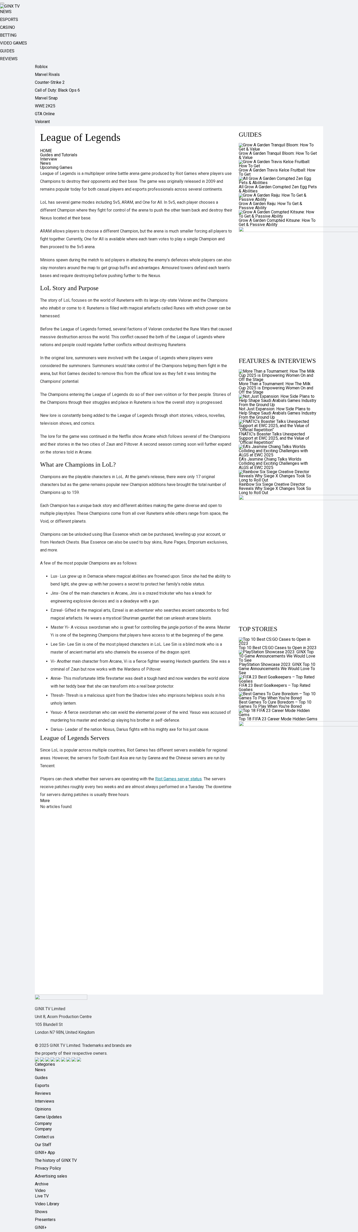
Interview (48, 159)
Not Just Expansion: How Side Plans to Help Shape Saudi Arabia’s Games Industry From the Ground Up (277, 413)
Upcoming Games (56, 167)
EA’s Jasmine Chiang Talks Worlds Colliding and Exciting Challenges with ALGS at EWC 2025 (273, 463)
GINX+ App (45, 1152)
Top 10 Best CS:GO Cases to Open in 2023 (278, 647)
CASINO (7, 27)
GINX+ (41, 1227)
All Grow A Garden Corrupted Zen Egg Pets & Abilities (278, 189)
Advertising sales (51, 1176)
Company (43, 1128)
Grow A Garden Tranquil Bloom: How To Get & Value (278, 155)
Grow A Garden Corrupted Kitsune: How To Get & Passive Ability (277, 222)
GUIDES (7, 50)
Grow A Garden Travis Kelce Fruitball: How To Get (277, 172)
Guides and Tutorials (58, 154)
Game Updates (48, 1116)
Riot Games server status (178, 778)
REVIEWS (9, 58)
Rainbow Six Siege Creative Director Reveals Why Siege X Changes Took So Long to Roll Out (275, 488)
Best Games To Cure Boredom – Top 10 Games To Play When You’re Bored (275, 704)
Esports (42, 1085)
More (45, 800)
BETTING (8, 35)
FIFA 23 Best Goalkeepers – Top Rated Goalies (274, 687)
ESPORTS (9, 19)
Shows (41, 1211)
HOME (46, 150)
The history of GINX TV (56, 1160)
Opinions (43, 1109)
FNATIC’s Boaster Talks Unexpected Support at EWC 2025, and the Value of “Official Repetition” (274, 438)
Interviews (44, 1101)
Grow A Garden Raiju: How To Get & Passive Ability (270, 205)
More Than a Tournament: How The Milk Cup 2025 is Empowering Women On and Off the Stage (276, 388)
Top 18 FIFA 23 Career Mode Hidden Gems (278, 718)
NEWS (6, 11)
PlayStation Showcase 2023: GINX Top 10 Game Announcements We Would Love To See (277, 668)
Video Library (47, 1203)
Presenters (45, 1219)
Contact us (44, 1136)
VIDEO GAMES (13, 43)
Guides (41, 1077)
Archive (41, 1183)
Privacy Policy (48, 1168)
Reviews (43, 1093)
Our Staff (43, 1144)
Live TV (42, 1196)
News (45, 163)
